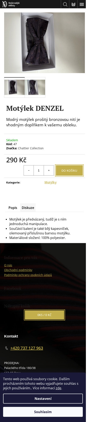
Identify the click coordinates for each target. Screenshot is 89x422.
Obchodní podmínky (18, 270)
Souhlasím (43, 412)
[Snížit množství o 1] (29, 170)
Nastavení (43, 398)
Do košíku (69, 170)
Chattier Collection (31, 148)
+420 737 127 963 (26, 348)
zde (58, 388)
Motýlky (50, 182)
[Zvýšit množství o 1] (49, 170)
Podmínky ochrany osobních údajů (28, 275)
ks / (44, 315)
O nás (8, 265)
